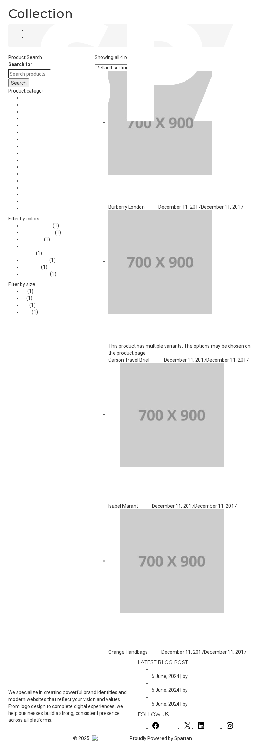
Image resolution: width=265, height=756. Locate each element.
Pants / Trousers (40, 160)
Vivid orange (35, 274)
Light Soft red (37, 225)
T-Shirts (30, 201)
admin (151, 207)
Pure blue (32, 239)
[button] (1, 752)
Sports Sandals (38, 180)
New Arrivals (35, 153)
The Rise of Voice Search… (180, 669)
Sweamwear (36, 194)
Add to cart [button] (139, 200)
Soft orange (35, 260)
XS (25, 305)
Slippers (31, 173)
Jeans (29, 146)
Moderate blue (38, 232)
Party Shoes (35, 167)
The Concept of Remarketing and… (189, 697)
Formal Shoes (37, 139)
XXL (26, 312)
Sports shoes (36, 187)
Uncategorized (38, 208)
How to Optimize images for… (183, 683)
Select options (235, 339)
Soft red (31, 267)
